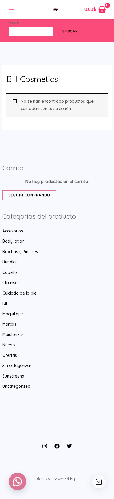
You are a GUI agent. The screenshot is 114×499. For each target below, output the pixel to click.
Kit (4, 303)
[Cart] (99, 481)
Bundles (10, 262)
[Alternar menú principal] (12, 9)
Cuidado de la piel (19, 293)
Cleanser (10, 282)
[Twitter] (69, 446)
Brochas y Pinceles (20, 251)
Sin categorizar (16, 365)
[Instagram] (44, 446)
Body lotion (13, 241)
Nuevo (8, 344)
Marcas (9, 324)
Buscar (14, 23)
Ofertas (9, 355)
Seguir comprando (29, 195)
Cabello (9, 272)
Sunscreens (13, 376)
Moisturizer (12, 334)
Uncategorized (16, 386)
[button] (17, 481)
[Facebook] (57, 446)
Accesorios (12, 231)
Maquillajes (13, 314)
